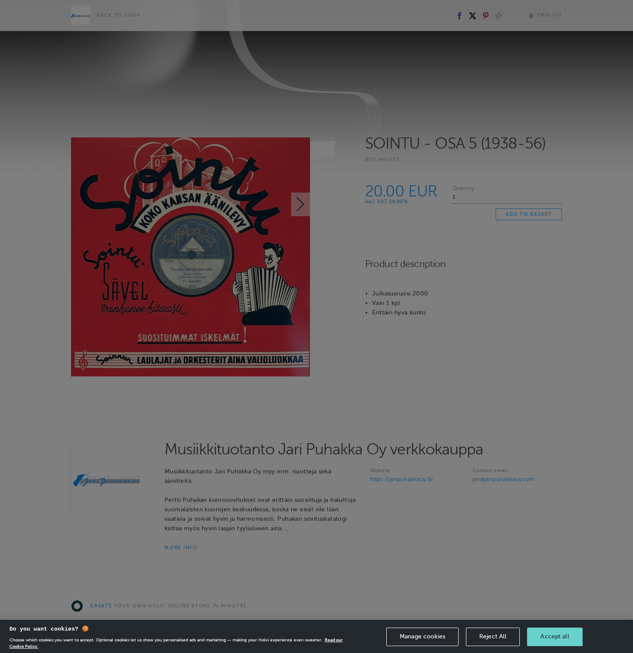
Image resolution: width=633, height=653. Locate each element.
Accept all (554, 636)
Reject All (492, 636)
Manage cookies (422, 636)
